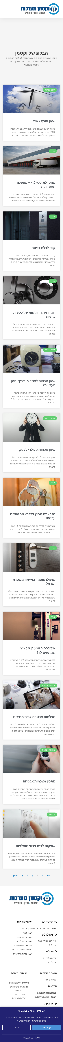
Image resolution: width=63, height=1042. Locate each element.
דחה (17, 1027)
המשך (15, 875)
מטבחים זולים (19, 994)
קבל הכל (46, 1027)
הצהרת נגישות (23, 1020)
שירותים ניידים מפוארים (19, 982)
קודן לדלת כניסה (43, 248)
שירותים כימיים (19, 998)
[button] (17, 8)
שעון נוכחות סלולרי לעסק (37, 450)
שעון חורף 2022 (44, 121)
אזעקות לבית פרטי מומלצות (35, 846)
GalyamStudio (29, 1038)
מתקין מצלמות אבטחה (39, 781)
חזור (48, 875)
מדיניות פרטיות (39, 1020)
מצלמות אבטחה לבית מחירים (34, 717)
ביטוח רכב (19, 990)
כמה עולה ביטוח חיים (19, 986)
